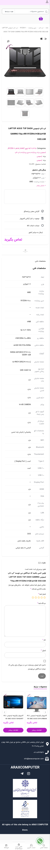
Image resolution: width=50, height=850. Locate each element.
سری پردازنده (32, 28)
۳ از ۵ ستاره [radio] (39, 597)
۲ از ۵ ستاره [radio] (41, 597)
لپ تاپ (41, 28)
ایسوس (43, 152)
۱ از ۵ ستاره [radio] (44, 597)
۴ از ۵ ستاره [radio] (36, 597)
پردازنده (33, 152)
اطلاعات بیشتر (37, 730)
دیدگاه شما (41, 603)
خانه (47, 28)
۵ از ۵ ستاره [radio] (33, 597)
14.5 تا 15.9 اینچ (30, 148)
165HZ (22, 148)
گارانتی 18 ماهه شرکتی (23, 548)
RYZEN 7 (23, 28)
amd (17, 148)
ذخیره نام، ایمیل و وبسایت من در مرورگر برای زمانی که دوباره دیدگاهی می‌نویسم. (27, 667)
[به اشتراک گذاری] (46, 39)
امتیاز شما (42, 594)
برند (38, 152)
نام (44, 640)
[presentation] (4, 712)
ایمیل (43, 650)
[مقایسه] (41, 39)
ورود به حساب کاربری (47, 1)
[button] (8, 41)
